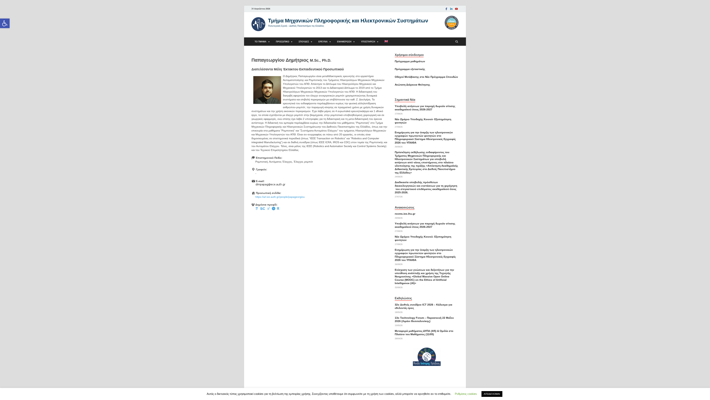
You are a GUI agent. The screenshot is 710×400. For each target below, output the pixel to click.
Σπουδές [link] (304, 41)
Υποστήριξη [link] (368, 41)
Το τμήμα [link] (260, 41)
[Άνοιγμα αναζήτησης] (456, 41)
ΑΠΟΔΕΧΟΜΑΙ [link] (492, 394)
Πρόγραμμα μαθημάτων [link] (410, 61)
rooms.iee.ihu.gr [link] (405, 213)
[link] (5, 23)
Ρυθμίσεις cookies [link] (466, 393)
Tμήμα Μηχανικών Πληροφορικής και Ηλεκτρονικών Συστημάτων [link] (348, 20)
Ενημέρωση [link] (344, 41)
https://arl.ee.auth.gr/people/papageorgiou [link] (280, 196)
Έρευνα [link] (323, 41)
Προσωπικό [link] (282, 41)
